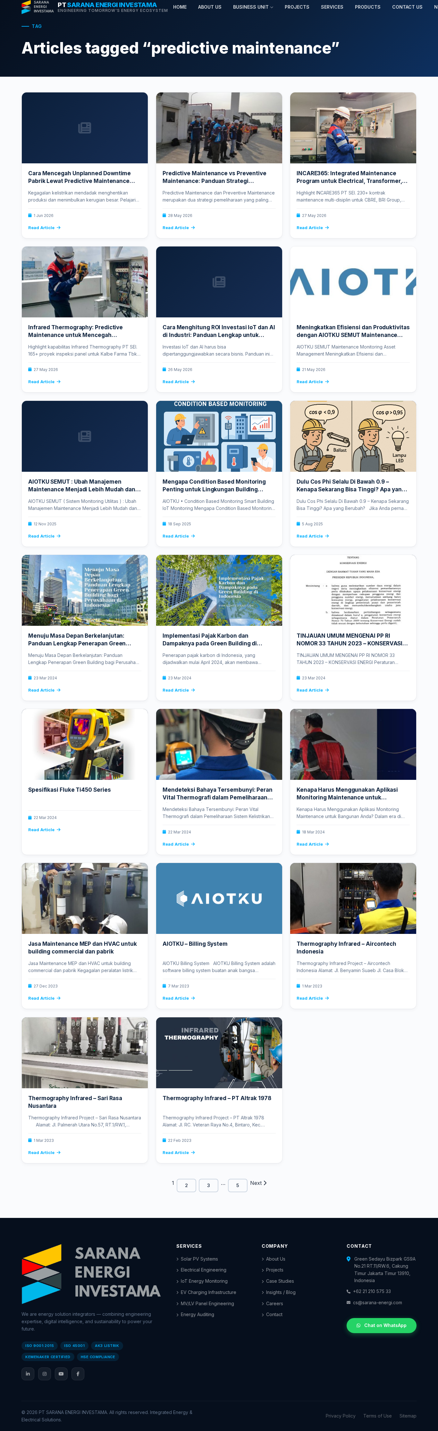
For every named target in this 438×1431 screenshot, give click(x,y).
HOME (180, 7)
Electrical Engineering (203, 1269)
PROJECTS (297, 7)
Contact (274, 1314)
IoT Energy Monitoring (204, 1281)
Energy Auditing (197, 1314)
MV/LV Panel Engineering (207, 1303)
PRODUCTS (368, 7)
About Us (275, 1259)
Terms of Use (377, 1415)
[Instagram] (44, 1373)
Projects (274, 1269)
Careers (274, 1303)
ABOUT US (210, 7)
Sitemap (408, 1415)
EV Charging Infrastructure (208, 1292)
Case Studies (280, 1281)
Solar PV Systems (199, 1259)
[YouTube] (61, 1373)
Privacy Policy (341, 1415)
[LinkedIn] (27, 1373)
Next (256, 1183)
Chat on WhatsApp (385, 1325)
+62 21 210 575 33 (372, 1291)
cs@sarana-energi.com (377, 1302)
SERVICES (332, 7)
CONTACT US (407, 7)
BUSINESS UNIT (251, 7)
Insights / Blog (281, 1292)
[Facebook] (78, 1373)
